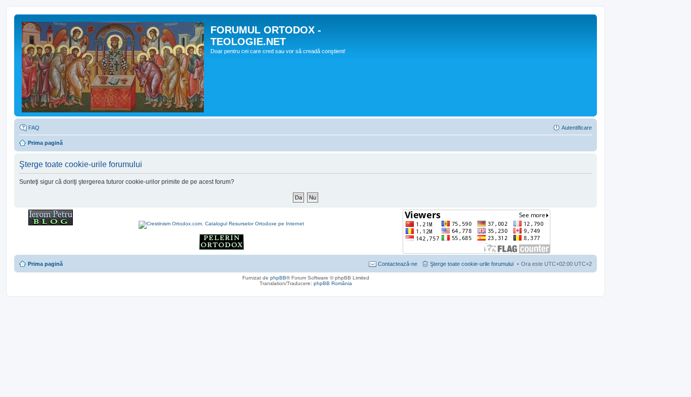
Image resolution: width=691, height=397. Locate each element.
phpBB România (333, 283)
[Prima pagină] (113, 65)
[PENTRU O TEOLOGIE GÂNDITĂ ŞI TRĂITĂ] (50, 223)
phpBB (278, 278)
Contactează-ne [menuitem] (397, 264)
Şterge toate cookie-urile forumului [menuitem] (471, 264)
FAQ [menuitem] (33, 128)
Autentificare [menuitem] (577, 128)
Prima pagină (45, 143)
